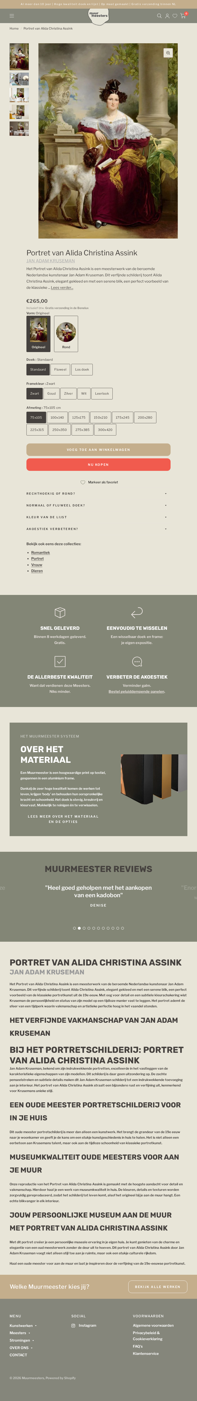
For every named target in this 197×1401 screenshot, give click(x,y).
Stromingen (20, 1340)
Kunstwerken (21, 1326)
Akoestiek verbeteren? (52, 529)
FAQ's (138, 1346)
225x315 (37, 430)
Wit (84, 393)
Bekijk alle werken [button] (158, 1287)
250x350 (59, 430)
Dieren (37, 571)
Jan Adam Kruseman (50, 260)
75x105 (36, 417)
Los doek (82, 369)
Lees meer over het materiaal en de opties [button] (63, 819)
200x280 (145, 417)
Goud (51, 393)
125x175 (79, 417)
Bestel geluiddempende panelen (136, 691)
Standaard (38, 369)
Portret (37, 558)
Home (14, 28)
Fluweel (60, 369)
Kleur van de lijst (46, 517)
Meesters (18, 1333)
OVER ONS (19, 1348)
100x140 (57, 417)
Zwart (34, 393)
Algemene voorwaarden (153, 1325)
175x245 (122, 417)
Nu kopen (98, 465)
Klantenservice (146, 1353)
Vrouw (36, 565)
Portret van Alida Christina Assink (48, 28)
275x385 (82, 430)
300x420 (105, 430)
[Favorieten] (175, 15)
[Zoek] (159, 16)
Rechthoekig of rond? (50, 493)
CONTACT (18, 1355)
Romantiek (40, 552)
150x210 (100, 417)
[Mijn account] (167, 16)
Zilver (68, 393)
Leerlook (102, 393)
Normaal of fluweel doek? (55, 505)
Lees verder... (62, 287)
